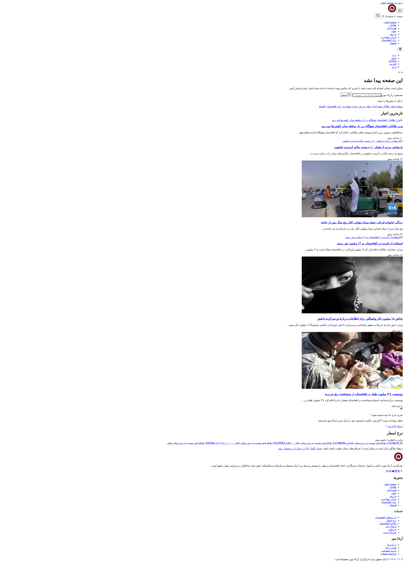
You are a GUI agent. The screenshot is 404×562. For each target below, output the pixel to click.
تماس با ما (391, 547)
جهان (393, 31)
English (392, 61)
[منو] (400, 10)
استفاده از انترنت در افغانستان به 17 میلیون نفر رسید (370, 243)
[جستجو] (378, 15)
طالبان (392, 25)
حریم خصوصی (388, 550)
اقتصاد (393, 43)
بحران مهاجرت (388, 37)
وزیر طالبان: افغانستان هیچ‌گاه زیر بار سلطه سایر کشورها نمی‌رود (362, 126)
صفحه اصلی (390, 22)
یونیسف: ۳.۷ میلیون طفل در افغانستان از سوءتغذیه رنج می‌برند (364, 394)
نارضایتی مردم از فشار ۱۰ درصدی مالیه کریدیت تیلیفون (368, 147)
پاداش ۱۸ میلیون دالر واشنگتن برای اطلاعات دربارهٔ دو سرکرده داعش (360, 318)
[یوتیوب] (390, 471)
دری (394, 55)
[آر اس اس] (387, 471)
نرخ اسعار (391, 520)
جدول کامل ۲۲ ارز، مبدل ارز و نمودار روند (300, 448)
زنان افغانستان (388, 40)
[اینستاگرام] (395, 471)
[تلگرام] (392, 471)
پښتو (394, 58)
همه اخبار (391, 28)
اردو (394, 67)
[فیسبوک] (401, 471)
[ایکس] (398, 471)
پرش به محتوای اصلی (391, 2)
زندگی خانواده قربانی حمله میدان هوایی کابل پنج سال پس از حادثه (362, 222)
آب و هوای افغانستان (385, 517)
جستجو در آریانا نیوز (392, 95)
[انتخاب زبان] (400, 49)
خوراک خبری (389, 532)
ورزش (392, 34)
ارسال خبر (390, 526)
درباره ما (391, 544)
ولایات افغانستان (387, 523)
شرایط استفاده (388, 553)
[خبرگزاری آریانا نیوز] (385, 11)
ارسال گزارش (395, 426)
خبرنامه (392, 529)
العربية (392, 64)
